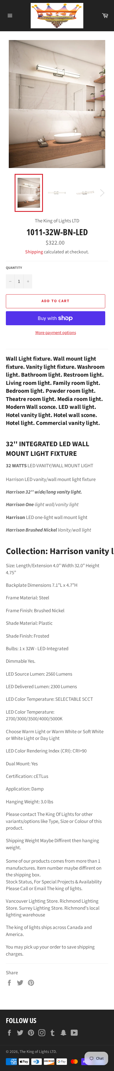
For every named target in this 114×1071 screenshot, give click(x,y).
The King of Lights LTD (38, 1051)
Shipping (34, 252)
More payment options (55, 333)
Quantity (14, 268)
